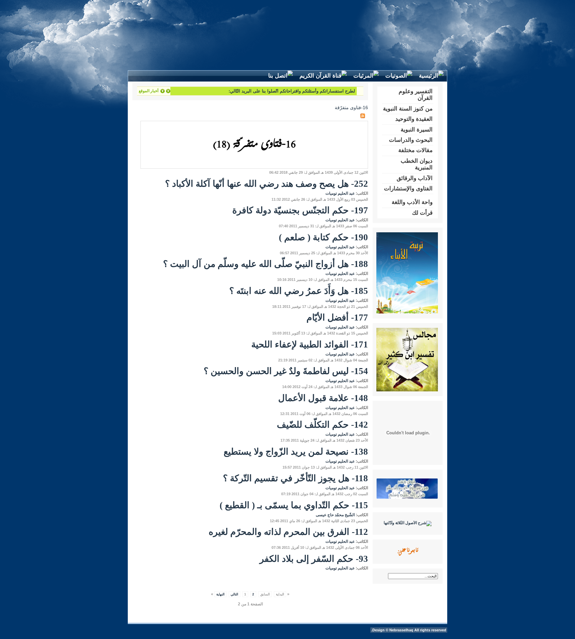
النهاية (220, 594)
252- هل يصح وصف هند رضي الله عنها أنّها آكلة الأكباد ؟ (266, 184)
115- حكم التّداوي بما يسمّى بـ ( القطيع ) (294, 505)
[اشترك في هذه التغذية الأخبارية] (362, 115)
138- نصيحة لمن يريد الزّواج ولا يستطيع (296, 452)
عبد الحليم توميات (340, 193)
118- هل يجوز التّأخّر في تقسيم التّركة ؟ (295, 478)
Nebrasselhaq (401, 630)
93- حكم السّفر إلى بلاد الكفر (314, 559)
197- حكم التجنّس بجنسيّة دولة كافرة (300, 210)
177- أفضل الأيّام (337, 317)
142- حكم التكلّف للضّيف (322, 425)
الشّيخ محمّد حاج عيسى (335, 515)
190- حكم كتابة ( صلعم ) (323, 237)
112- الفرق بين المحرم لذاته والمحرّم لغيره (288, 532)
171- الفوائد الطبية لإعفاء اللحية (309, 344)
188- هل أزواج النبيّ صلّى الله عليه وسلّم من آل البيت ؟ (265, 264)
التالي (234, 594)
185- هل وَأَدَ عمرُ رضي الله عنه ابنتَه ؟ (298, 291)
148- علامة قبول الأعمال (323, 398)
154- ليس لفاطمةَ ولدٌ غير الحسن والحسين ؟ (286, 371)
